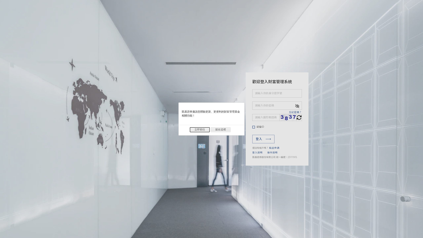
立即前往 (199, 129)
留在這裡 (220, 129)
